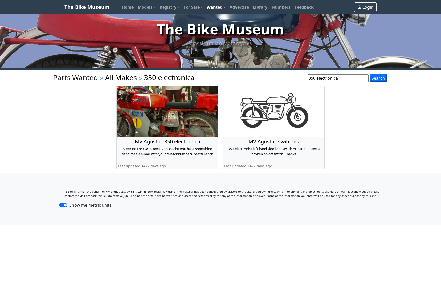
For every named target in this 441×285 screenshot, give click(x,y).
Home (128, 7)
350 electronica (169, 77)
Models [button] (145, 7)
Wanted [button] (215, 7)
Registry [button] (168, 7)
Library (260, 7)
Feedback (304, 7)
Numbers (281, 7)
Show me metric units (90, 205)
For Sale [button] (191, 7)
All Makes (121, 77)
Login (368, 7)
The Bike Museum (86, 7)
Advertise (239, 7)
